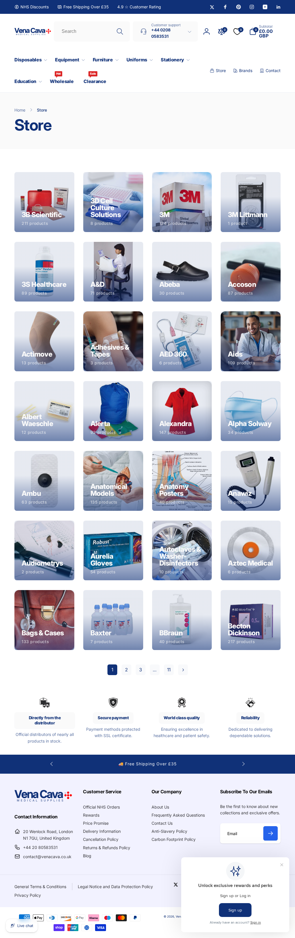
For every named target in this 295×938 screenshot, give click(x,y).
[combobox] (92, 31)
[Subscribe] (270, 833)
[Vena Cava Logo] (43, 801)
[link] (31, 7)
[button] (29, 60)
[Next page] (183, 669)
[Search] (120, 31)
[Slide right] (243, 764)
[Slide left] (52, 764)
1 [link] (112, 670)
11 (169, 670)
